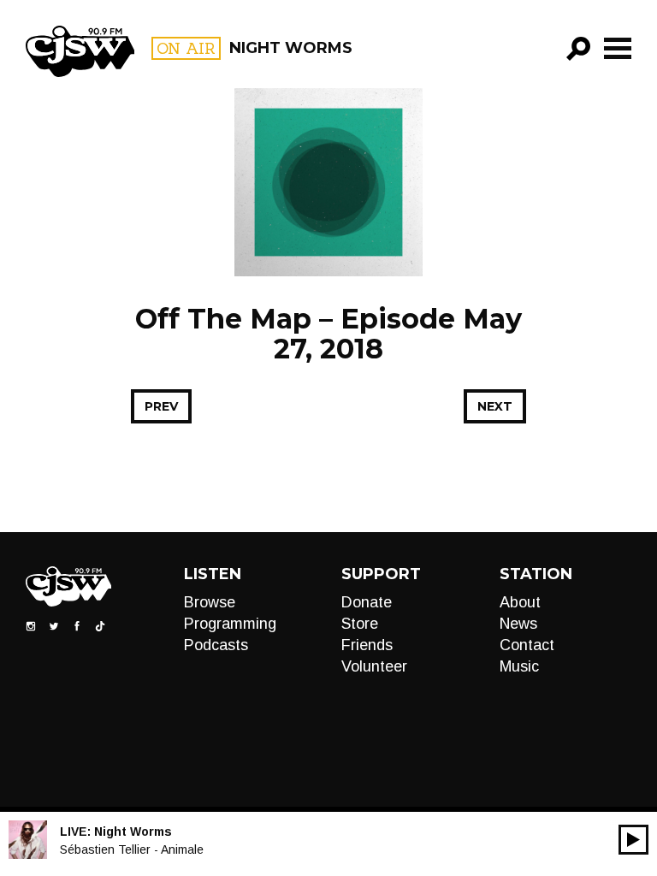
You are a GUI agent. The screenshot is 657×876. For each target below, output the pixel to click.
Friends (367, 645)
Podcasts (216, 645)
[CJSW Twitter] (54, 625)
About (520, 602)
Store (359, 623)
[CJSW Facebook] (77, 625)
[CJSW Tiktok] (100, 625)
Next (494, 406)
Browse (209, 602)
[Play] (633, 840)
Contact (527, 645)
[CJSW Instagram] (31, 625)
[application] (633, 840)
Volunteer (374, 666)
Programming (230, 623)
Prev (161, 406)
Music (519, 666)
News (518, 623)
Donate (366, 602)
